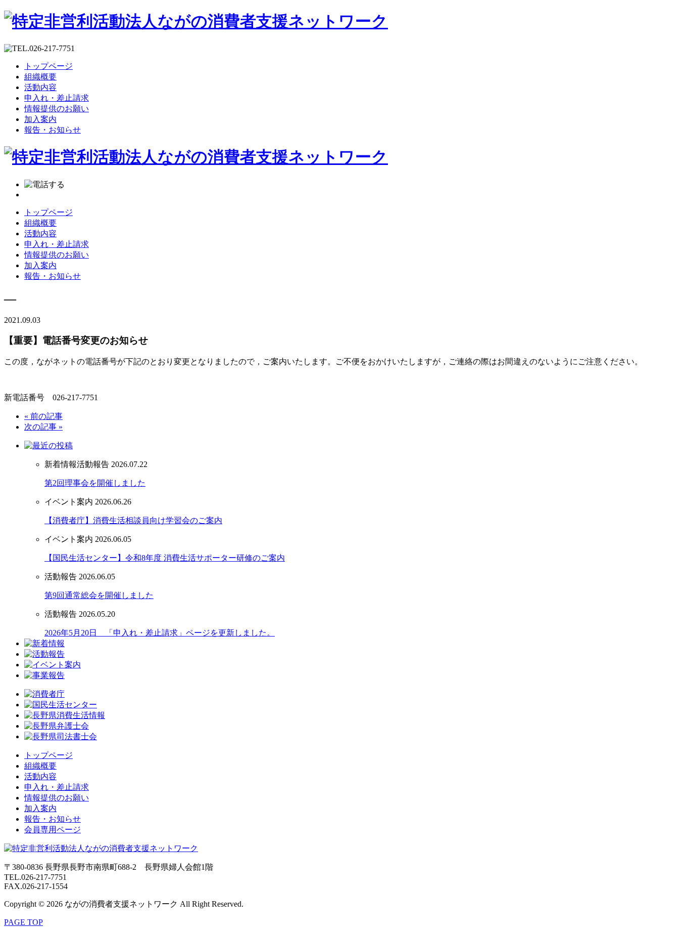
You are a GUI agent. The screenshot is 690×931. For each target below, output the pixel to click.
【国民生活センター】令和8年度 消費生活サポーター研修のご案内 (164, 558)
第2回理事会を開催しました (94, 483)
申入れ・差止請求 (56, 98)
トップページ (48, 66)
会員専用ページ (52, 829)
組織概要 (40, 76)
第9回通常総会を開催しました (99, 595)
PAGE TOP (23, 922)
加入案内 (40, 119)
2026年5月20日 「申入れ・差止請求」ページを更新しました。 (159, 632)
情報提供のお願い (56, 108)
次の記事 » (43, 426)
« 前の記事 (43, 416)
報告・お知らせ (52, 129)
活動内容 (40, 87)
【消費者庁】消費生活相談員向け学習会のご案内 (133, 520)
